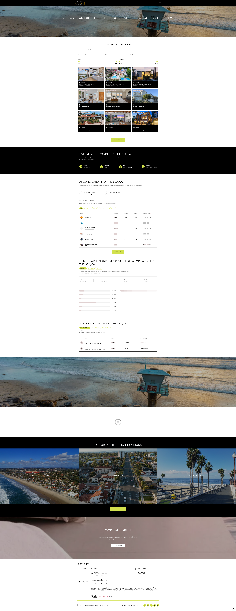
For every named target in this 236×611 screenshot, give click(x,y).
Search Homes (118, 139)
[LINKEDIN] (151, 605)
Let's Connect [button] (118, 545)
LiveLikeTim (87, 233)
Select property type (82, 54)
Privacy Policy (135, 605)
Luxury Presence (106, 605)
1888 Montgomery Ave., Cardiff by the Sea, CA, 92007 (95, 349)
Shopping (95, 208)
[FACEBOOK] (144, 605)
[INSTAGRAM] (148, 605)
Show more (118, 251)
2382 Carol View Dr (89, 234)
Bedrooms (134, 54)
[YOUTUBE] (154, 605)
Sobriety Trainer (89, 239)
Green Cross (88, 217)
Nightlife (113, 208)
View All (118, 509)
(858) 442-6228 (141, 569)
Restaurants (87, 208)
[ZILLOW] (158, 605)
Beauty (107, 208)
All (81, 208)
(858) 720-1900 (141, 573)
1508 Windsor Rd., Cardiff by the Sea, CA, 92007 (94, 343)
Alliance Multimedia (89, 227)
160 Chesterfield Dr (89, 229)
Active (102, 208)
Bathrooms (107, 54)
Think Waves (87, 222)
